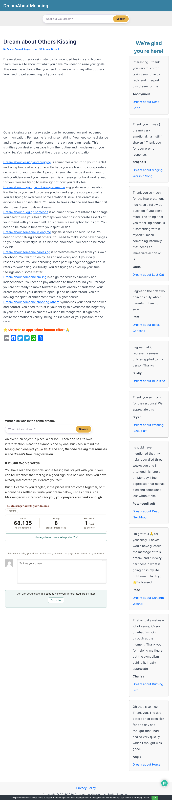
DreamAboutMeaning (25, 5)
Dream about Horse (146, 764)
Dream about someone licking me (27, 232)
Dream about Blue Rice (149, 381)
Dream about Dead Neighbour (146, 514)
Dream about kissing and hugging (27, 162)
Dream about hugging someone (25, 212)
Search (120, 18)
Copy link (56, 600)
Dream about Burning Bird (148, 687)
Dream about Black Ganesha (146, 328)
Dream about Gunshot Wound (148, 601)
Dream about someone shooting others (31, 302)
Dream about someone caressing (26, 252)
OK (155, 797)
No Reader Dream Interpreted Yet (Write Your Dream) (31, 49)
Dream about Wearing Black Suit (148, 428)
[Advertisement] (56, 105)
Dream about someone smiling (25, 277)
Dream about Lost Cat (148, 274)
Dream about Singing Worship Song (148, 173)
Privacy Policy (86, 788)
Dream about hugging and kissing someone (34, 187)
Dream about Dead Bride (146, 105)
